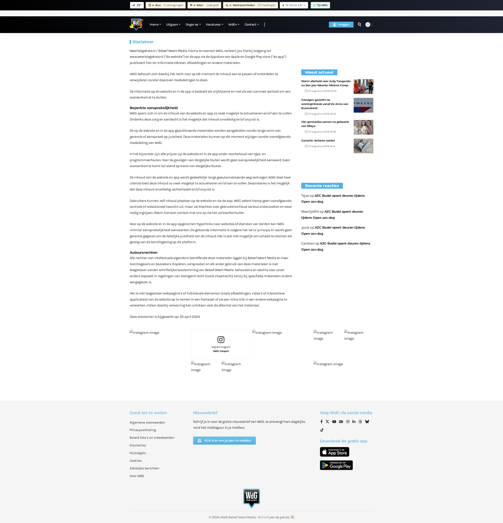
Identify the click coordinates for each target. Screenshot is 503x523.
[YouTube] (334, 422)
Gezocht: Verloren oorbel (318, 140)
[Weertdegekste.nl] (136, 24)
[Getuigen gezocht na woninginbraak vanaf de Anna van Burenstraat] (363, 105)
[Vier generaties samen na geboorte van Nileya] (363, 127)
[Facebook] (321, 422)
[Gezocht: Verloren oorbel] (363, 146)
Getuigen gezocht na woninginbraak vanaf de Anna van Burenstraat (324, 104)
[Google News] (341, 422)
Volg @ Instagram (220, 349)
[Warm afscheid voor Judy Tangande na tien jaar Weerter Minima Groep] (363, 86)
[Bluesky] (367, 422)
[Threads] (360, 422)
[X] (327, 422)
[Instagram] (348, 422)
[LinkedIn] (354, 422)
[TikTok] (322, 430)
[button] (264, 24)
